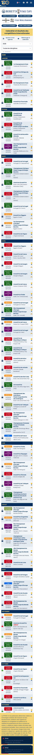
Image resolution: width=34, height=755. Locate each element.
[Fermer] (30, 738)
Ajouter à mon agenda (10, 38)
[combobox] (19, 2)
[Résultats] (31, 67)
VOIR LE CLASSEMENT (9, 16)
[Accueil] (5, 3)
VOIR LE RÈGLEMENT (25, 16)
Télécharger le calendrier (25, 38)
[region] (17, 6)
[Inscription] (2, 636)
